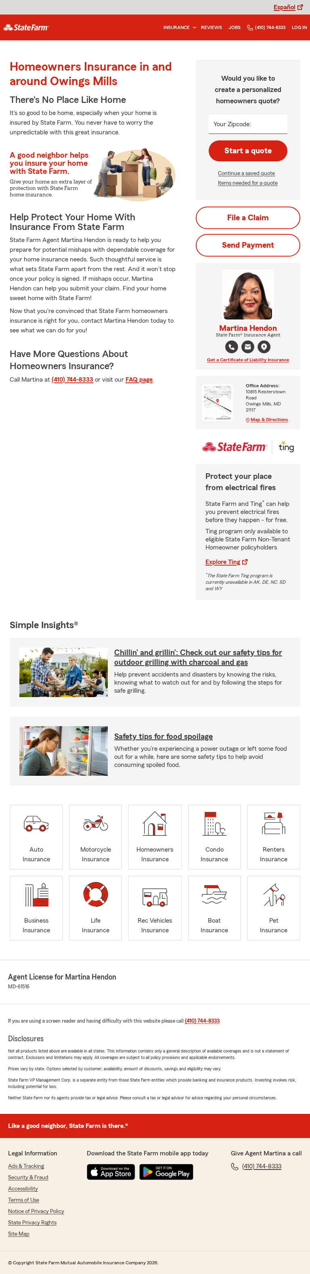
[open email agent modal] (247, 347)
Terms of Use (23, 1200)
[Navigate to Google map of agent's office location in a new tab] (264, 346)
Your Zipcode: (232, 124)
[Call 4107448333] (231, 346)
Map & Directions (269, 419)
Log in (299, 27)
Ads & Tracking (26, 1166)
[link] (26, 27)
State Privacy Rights (32, 1223)
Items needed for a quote (248, 183)
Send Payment (248, 245)
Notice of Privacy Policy (36, 1211)
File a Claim (248, 218)
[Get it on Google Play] (166, 1172)
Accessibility (23, 1189)
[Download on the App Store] (111, 1172)
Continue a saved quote (246, 173)
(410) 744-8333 (270, 27)
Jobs (234, 27)
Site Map (18, 1234)
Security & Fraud (28, 1177)
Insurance (176, 27)
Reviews (211, 27)
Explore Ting (222, 562)
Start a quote (248, 151)
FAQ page (139, 379)
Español (284, 7)
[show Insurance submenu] (193, 28)
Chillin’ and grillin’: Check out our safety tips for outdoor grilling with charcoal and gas (198, 657)
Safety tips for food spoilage (163, 737)
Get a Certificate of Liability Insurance (248, 359)
